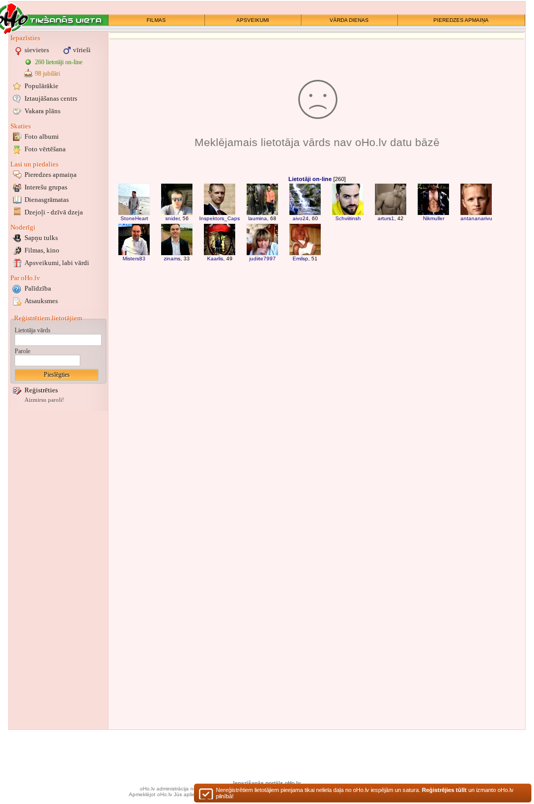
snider (172, 218)
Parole (22, 351)
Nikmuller (433, 218)
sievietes (37, 50)
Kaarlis (215, 258)
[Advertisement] (58, 570)
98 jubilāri (47, 73)
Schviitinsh (348, 218)
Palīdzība (38, 288)
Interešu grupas (46, 187)
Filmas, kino (42, 250)
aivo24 (301, 218)
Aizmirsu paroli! (44, 400)
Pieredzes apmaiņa (51, 174)
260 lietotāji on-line (58, 62)
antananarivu (476, 218)
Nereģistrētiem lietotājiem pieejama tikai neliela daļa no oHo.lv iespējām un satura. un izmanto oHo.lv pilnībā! (365, 793)
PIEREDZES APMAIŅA (461, 20)
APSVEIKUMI (252, 20)
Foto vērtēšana (45, 149)
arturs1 (386, 218)
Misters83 (134, 258)
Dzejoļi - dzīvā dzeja (54, 212)
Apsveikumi (57, 263)
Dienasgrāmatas (47, 199)
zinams (172, 258)
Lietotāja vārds (33, 330)
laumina (257, 218)
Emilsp (300, 258)
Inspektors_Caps (219, 218)
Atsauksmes (41, 301)
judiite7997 (262, 258)
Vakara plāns (42, 111)
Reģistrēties (41, 390)
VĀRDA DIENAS (349, 20)
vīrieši (82, 50)
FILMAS (156, 20)
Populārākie (41, 86)
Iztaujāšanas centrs (51, 98)
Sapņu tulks (41, 238)
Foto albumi (42, 136)
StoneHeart (134, 218)
